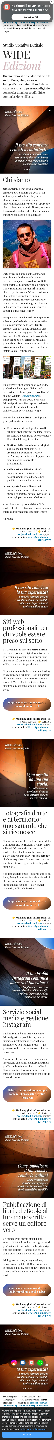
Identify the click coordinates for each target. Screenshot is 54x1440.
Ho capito (27, 1435)
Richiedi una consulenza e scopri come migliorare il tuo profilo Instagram (27, 1094)
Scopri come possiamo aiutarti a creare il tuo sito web (27, 704)
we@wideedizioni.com (29, 534)
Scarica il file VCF (31, 17)
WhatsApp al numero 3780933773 (39, 538)
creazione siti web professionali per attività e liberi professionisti (25, 1404)
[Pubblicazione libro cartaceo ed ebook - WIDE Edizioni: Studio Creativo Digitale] (27, 581)
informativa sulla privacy (33, 1429)
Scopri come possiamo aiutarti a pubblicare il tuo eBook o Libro (27, 1290)
